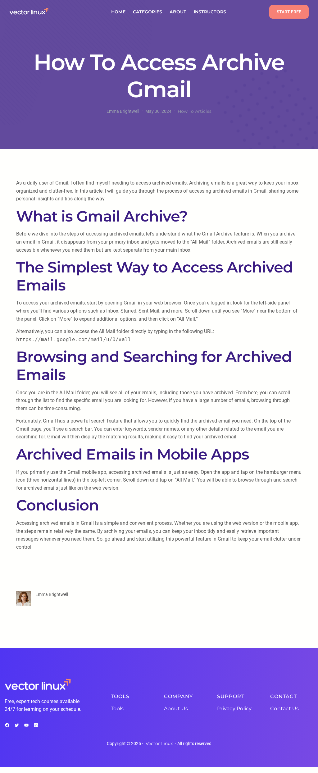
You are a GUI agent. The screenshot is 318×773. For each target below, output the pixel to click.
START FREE (289, 11)
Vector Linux (159, 743)
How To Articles (194, 111)
